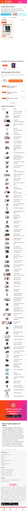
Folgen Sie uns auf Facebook (7, 470)
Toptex (11, 4)
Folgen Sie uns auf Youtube (6, 473)
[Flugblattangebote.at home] (8, 1)
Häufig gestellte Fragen (5, 454)
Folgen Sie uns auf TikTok (6, 475)
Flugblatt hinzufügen (5, 463)
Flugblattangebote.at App (6, 460)
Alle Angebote (6, 4)
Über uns (3, 462)
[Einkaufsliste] (22, 2)
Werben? (3, 455)
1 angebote (4, 19)
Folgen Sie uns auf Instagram (7, 472)
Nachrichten (3, 465)
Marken (2, 459)
